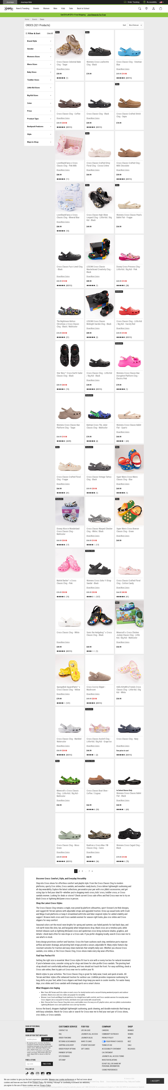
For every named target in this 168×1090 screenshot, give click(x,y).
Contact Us (63, 1030)
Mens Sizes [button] (32, 64)
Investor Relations (109, 1060)
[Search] (140, 8)
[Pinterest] (32, 1074)
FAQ (60, 1034)
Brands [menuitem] (36, 8)
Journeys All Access (89, 1034)
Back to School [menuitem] (83, 8)
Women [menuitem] (46, 8)
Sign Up (30, 1030)
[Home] (8, 8)
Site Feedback (64, 1056)
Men (129, 1038)
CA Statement (107, 1053)
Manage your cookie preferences (61, 1079)
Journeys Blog (87, 1038)
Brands (131, 1030)
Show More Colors (63, 69)
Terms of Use (107, 1045)
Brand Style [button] (32, 41)
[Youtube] (48, 1074)
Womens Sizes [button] (33, 57)
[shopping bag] (161, 8)
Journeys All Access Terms (113, 1056)
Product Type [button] (33, 119)
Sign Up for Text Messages (36, 1035)
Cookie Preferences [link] (109, 1070)
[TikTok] (27, 1074)
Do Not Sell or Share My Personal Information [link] (111, 1065)
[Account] (154, 8)
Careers (105, 1030)
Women (130, 1034)
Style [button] (29, 134)
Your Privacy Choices (114, 1041)
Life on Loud (85, 1030)
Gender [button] (30, 49)
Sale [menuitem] (71, 8)
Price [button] (29, 111)
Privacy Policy (107, 1038)
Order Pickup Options (67, 1049)
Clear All (50, 33)
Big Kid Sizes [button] (32, 95)
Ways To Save (86, 1041)
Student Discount (88, 1045)
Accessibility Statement (111, 1049)
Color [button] (29, 103)
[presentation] (22, 8)
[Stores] (147, 8)
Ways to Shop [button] (32, 142)
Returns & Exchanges (67, 1041)
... (85, 871)
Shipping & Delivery (66, 1045)
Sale (129, 1045)
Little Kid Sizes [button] (33, 88)
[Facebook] (43, 1074)
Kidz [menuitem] (63, 8)
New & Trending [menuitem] (22, 8)
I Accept (155, 1081)
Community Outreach (110, 1034)
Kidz (129, 1041)
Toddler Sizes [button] (33, 80)
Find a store (30, 1060)
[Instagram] (38, 1074)
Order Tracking (133, 2)
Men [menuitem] (55, 8)
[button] (161, 2)
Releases (131, 1049)
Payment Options (65, 1053)
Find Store (47, 1064)
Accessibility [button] (152, 2)
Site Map (62, 1060)
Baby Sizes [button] (31, 72)
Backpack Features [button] (35, 126)
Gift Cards (85, 1049)
